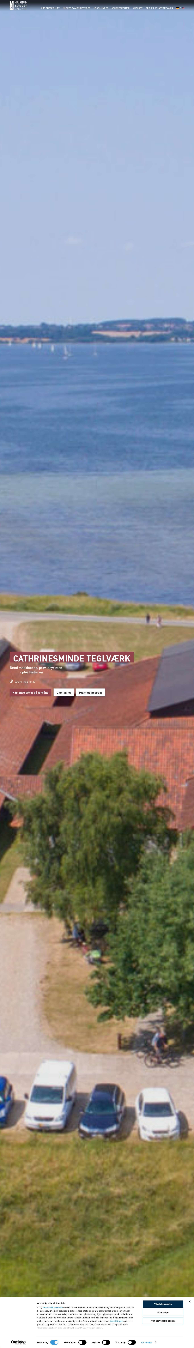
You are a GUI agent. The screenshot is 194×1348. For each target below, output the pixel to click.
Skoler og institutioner (159, 8)
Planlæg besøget (90, 692)
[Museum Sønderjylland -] (18, 7)
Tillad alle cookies (163, 1304)
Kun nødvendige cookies (163, 1321)
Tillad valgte (163, 1312)
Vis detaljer (146, 1342)
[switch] (82, 1342)
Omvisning (64, 692)
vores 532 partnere (53, 1307)
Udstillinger (101, 8)
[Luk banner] (190, 1302)
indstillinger (116, 1321)
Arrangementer (121, 8)
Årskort (137, 8)
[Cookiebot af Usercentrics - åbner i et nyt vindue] (18, 1342)
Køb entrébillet (50, 8)
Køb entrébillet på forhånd (30, 692)
